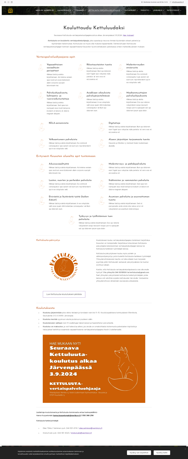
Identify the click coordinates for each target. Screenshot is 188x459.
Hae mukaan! (128, 35)
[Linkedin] (11, 2)
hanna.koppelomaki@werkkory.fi (67, 415)
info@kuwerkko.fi (178, 2)
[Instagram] (8, 2)
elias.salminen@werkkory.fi (90, 428)
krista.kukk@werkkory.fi (81, 433)
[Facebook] (5, 2)
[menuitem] (45, 10)
